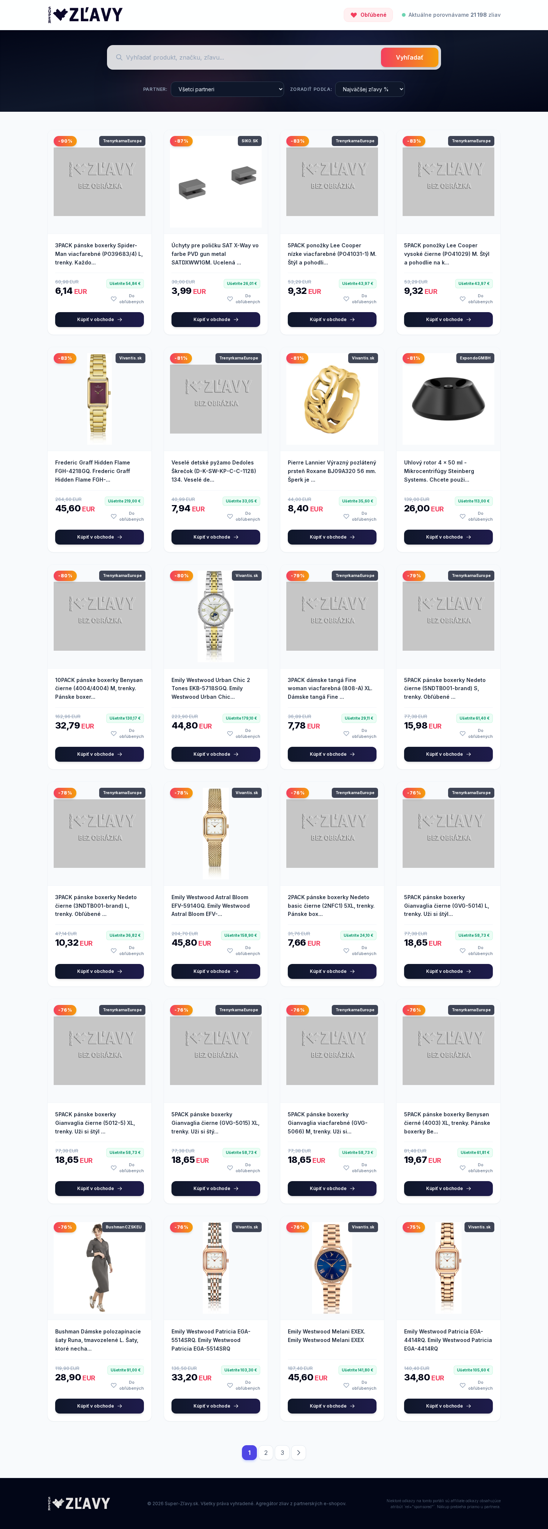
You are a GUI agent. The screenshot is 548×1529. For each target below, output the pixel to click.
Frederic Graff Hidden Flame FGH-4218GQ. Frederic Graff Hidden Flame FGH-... (92, 471)
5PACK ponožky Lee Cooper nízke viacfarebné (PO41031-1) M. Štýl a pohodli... (332, 254)
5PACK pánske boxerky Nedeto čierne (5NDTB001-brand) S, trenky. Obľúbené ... (445, 688)
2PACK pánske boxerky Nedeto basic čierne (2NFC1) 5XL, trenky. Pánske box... (331, 905)
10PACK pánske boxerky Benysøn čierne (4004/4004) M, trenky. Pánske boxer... (99, 688)
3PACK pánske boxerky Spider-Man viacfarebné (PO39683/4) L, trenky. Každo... (99, 254)
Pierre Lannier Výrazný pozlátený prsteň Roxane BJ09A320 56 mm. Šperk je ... (332, 471)
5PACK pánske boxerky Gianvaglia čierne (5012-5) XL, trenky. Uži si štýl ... (95, 1123)
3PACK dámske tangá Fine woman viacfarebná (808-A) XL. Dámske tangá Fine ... (330, 688)
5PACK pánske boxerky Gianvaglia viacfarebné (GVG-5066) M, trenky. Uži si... (328, 1123)
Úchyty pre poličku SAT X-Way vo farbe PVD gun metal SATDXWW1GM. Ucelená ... (215, 254)
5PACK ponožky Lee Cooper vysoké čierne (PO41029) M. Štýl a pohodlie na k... (446, 254)
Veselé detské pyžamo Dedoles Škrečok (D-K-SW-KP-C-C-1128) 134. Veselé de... (213, 471)
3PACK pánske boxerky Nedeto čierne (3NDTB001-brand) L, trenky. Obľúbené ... (96, 905)
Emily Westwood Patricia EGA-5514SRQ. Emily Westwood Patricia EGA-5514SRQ (211, 1340)
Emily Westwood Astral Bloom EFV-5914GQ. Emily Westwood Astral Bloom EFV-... (210, 905)
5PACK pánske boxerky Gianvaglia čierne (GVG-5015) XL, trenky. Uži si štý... (215, 1123)
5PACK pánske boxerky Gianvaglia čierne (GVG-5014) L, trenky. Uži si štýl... (446, 905)
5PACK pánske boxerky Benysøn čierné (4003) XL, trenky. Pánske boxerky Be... (447, 1123)
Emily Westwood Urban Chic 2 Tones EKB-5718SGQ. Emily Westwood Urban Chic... (210, 688)
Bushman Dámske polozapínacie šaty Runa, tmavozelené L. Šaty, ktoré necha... (98, 1340)
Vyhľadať (409, 57)
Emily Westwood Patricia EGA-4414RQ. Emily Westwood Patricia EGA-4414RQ (448, 1340)
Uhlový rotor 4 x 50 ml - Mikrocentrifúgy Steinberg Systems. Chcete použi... (439, 471)
